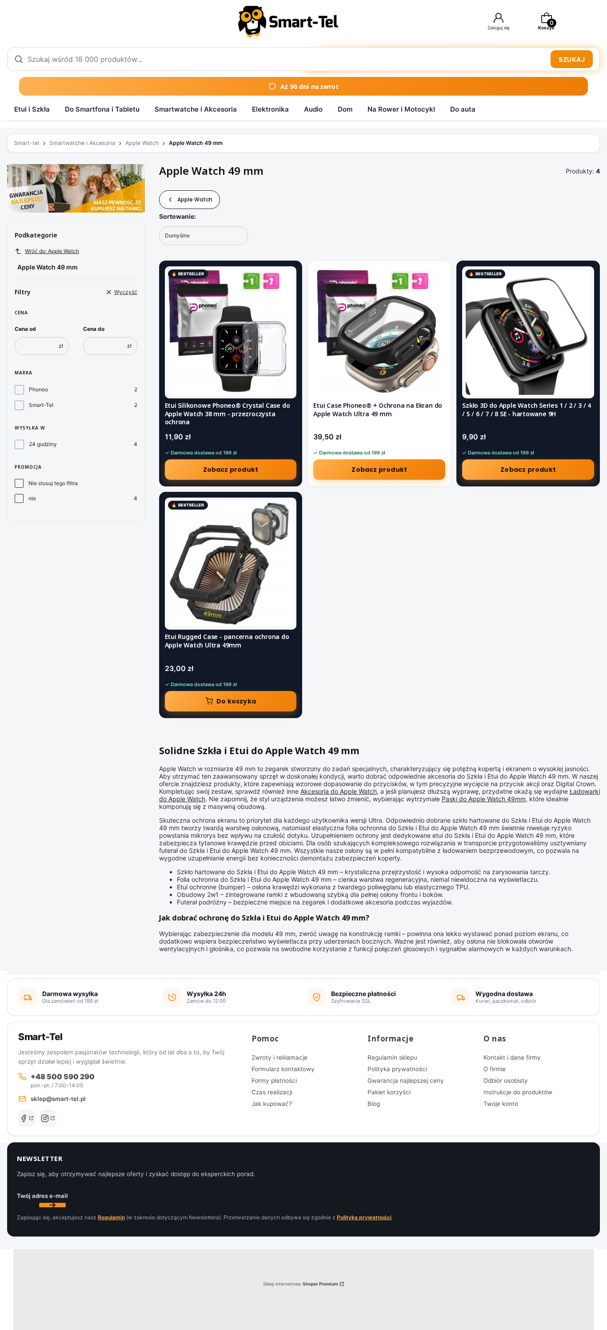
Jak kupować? (272, 1103)
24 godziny (43, 444)
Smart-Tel (41, 405)
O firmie (494, 1069)
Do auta (462, 109)
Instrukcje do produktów (517, 1092)
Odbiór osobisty (505, 1080)
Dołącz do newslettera (52, 1205)
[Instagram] (48, 1118)
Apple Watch (142, 143)
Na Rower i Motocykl (401, 109)
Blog (373, 1103)
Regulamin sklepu (392, 1057)
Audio (313, 109)
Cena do (93, 328)
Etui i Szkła (32, 109)
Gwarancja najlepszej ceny (405, 1080)
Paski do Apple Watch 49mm (484, 799)
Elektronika (270, 109)
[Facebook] (26, 1118)
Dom (345, 109)
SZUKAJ (572, 59)
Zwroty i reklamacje (279, 1057)
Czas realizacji (272, 1092)
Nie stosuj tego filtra (53, 483)
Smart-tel (26, 143)
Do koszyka (236, 701)
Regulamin (111, 1217)
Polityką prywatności (364, 1217)
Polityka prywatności (397, 1069)
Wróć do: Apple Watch (52, 251)
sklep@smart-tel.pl (58, 1098)
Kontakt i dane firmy (512, 1057)
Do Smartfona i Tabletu (102, 109)
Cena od (25, 328)
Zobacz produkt (231, 469)
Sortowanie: (177, 216)
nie (32, 498)
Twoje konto (500, 1103)
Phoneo (38, 389)
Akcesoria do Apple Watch (338, 791)
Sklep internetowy (300, 1283)
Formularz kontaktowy (283, 1069)
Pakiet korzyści (389, 1092)
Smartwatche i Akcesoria (196, 109)
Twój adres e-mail (42, 1195)
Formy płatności (274, 1080)
